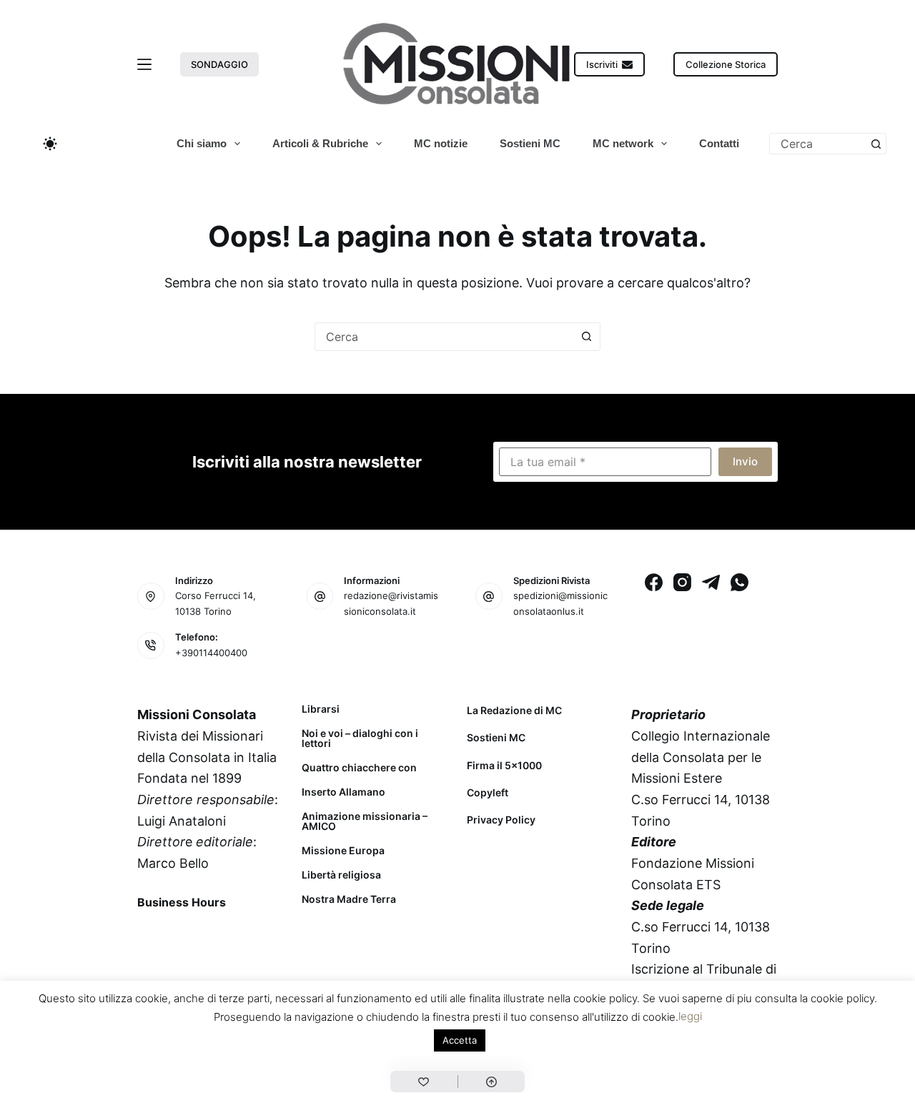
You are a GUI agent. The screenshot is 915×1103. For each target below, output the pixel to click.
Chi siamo (202, 143)
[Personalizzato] (423, 1081)
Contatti (719, 143)
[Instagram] (682, 582)
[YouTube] (263, 935)
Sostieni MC (530, 143)
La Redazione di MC (514, 710)
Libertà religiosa (341, 875)
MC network (623, 143)
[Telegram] (711, 582)
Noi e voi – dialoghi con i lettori (360, 738)
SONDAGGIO (219, 64)
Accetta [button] (459, 1040)
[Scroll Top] (491, 1081)
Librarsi (321, 709)
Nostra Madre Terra (349, 899)
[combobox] (818, 143)
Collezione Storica (726, 64)
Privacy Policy (501, 819)
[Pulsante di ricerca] (876, 144)
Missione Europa (343, 851)
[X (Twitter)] (188, 935)
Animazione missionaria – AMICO (364, 821)
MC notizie (441, 143)
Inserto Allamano (343, 792)
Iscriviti (602, 64)
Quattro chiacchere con (359, 768)
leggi (690, 1016)
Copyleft (487, 792)
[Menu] (144, 64)
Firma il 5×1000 (504, 765)
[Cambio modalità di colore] (50, 144)
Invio (745, 461)
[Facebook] (654, 582)
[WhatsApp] (739, 582)
